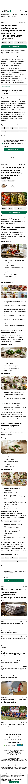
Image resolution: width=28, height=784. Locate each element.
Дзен (11, 42)
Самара (2, 22)
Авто (2, 636)
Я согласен (14, 782)
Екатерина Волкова (11, 185)
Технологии (3, 658)
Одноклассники (21, 131)
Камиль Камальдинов (7, 38)
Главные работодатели (14, 46)
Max (5, 42)
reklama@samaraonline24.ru (13, 739)
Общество (3, 643)
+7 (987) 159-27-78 (13, 737)
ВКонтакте (8, 131)
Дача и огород (11, 180)
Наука (2, 628)
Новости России (4, 164)
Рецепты (4, 180)
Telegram (21, 42)
